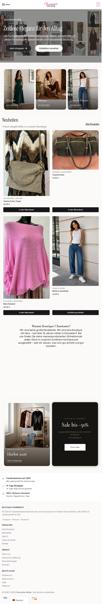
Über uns (6, 554)
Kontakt (5, 565)
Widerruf (6, 586)
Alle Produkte (8, 529)
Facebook (25, 520)
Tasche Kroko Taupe (12, 201)
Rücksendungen (9, 561)
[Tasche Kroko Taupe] (26, 163)
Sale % (5, 536)
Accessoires (8, 198)
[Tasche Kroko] (75, 150)
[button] (98, 5)
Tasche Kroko (58, 175)
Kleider (5, 543)
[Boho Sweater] (26, 257)
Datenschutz (8, 579)
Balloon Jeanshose (60, 291)
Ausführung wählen (75, 312)
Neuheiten (6, 533)
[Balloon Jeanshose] (75, 251)
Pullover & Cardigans (13, 301)
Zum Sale (75, 447)
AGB (4, 582)
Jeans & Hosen (58, 288)
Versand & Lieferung (11, 558)
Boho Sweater (9, 304)
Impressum (7, 575)
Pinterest (15, 520)
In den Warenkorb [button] (26, 210)
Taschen (18, 198)
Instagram (7, 520)
